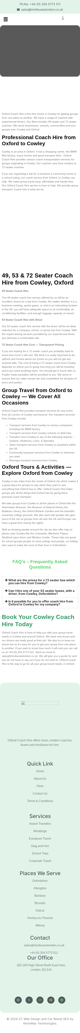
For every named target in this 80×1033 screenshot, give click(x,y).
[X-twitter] (29, 1000)
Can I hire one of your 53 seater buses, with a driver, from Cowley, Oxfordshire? (41, 592)
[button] (5, 19)
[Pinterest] (50, 1000)
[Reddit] (61, 1000)
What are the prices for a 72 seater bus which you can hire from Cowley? (41, 581)
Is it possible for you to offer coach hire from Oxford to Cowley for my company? (40, 602)
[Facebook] (18, 1000)
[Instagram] (40, 1000)
